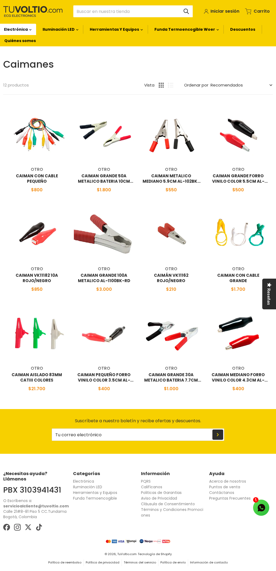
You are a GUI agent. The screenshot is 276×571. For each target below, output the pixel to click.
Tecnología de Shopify (155, 554)
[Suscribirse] (217, 435)
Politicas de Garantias (161, 492)
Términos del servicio (140, 562)
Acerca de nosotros (227, 481)
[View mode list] (170, 85)
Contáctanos (221, 492)
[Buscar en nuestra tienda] (186, 11)
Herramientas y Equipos (95, 492)
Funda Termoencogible (95, 498)
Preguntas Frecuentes (230, 498)
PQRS (146, 481)
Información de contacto (209, 562)
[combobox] (133, 11)
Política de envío (173, 562)
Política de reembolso (64, 562)
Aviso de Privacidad (159, 498)
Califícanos (151, 487)
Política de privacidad (102, 562)
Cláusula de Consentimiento (168, 504)
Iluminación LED (87, 487)
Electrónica (83, 481)
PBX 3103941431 (32, 490)
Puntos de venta (224, 487)
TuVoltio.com (127, 554)
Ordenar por (196, 85)
